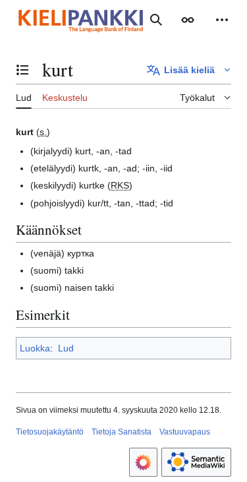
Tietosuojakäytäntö (50, 432)
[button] (188, 19)
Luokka (35, 348)
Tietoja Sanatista (121, 432)
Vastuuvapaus (184, 432)
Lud (66, 348)
